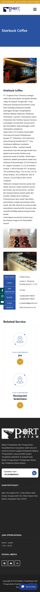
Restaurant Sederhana (20, 397)
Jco (20, 355)
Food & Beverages (20, 352)
